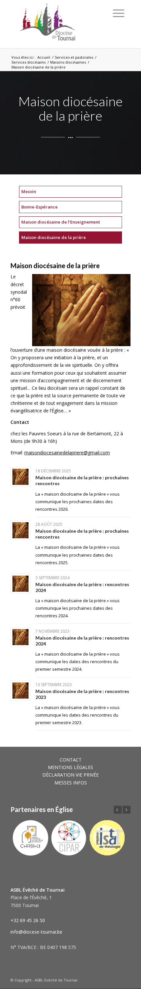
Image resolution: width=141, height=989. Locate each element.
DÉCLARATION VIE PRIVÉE (70, 775)
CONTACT (71, 760)
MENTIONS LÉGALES (70, 767)
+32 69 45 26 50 (27, 920)
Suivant (127, 810)
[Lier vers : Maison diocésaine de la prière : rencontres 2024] (20, 584)
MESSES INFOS (70, 783)
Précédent (118, 810)
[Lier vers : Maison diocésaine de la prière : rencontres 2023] (20, 690)
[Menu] (118, 13)
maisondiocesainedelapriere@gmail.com (67, 452)
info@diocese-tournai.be (36, 932)
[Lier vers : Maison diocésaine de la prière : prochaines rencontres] (20, 477)
